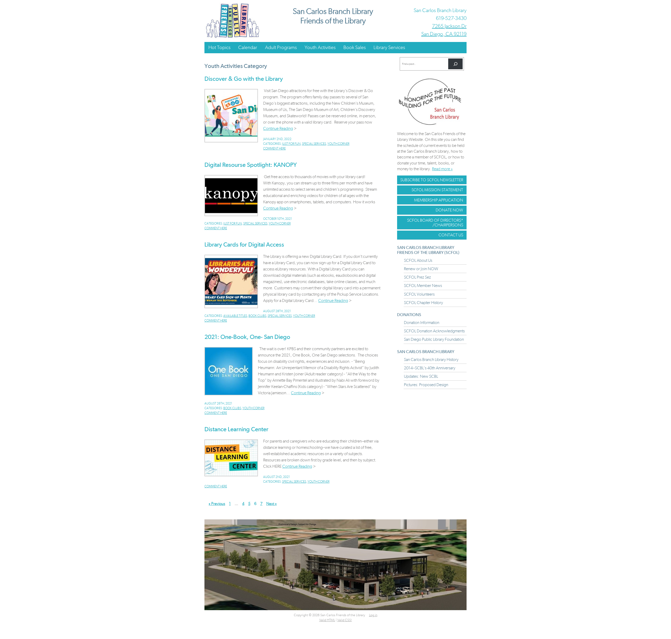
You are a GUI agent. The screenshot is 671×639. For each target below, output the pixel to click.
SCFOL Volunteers (419, 294)
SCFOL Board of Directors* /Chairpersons (435, 222)
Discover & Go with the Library (243, 78)
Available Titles (235, 316)
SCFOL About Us (418, 260)
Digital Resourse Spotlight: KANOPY (250, 164)
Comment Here (274, 148)
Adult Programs (281, 47)
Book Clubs (257, 316)
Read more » (442, 168)
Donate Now (449, 209)
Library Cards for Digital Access (244, 244)
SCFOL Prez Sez (417, 277)
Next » (271, 503)
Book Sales (354, 47)
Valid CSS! (344, 620)
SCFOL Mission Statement (437, 189)
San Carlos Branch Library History (431, 359)
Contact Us (451, 234)
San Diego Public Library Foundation (434, 339)
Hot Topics (219, 47)
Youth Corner (338, 144)
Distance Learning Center (236, 429)
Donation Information (421, 322)
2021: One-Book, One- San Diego (247, 336)
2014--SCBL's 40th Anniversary (429, 367)
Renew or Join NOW (421, 268)
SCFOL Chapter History (423, 302)
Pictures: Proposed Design (426, 384)
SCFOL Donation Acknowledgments (434, 330)
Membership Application (438, 200)
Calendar (247, 47)
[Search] (455, 63)
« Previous (217, 503)
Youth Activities (320, 47)
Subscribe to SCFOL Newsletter (431, 179)
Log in (373, 615)
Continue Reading (278, 128)
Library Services (389, 47)
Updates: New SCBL (421, 376)
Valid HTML (327, 620)
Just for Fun (291, 144)
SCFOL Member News (423, 285)
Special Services (314, 144)
